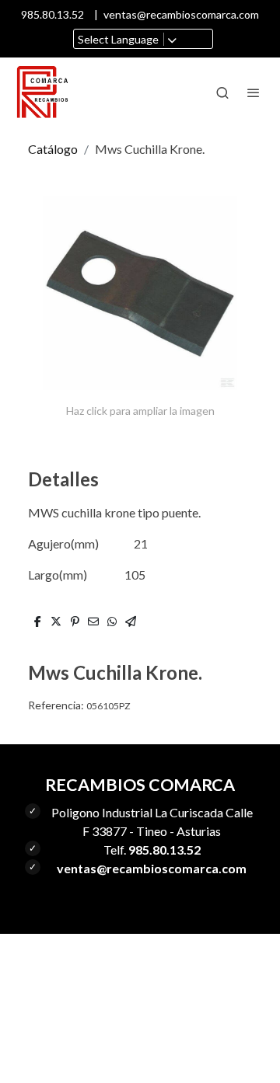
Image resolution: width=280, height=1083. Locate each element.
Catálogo (53, 148)
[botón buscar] (222, 92)
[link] (42, 92)
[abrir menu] (254, 92)
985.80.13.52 (52, 14)
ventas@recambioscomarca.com (181, 14)
